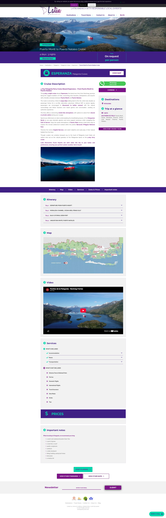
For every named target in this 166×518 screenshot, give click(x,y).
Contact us (69, 506)
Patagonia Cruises (65, 65)
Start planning (82, 469)
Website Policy (86, 506)
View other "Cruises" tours (112, 129)
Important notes (111, 190)
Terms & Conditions (77, 506)
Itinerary (52, 190)
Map (61, 190)
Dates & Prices (94, 190)
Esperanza (74, 65)
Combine (111, 90)
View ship (116, 73)
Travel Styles (86, 15)
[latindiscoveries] (50, 10)
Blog (122, 15)
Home (41, 65)
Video (70, 190)
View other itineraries (69, 476)
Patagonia (56, 65)
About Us (111, 15)
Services (80, 190)
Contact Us (100, 15)
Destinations (71, 15)
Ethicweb (86, 509)
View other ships (95, 476)
